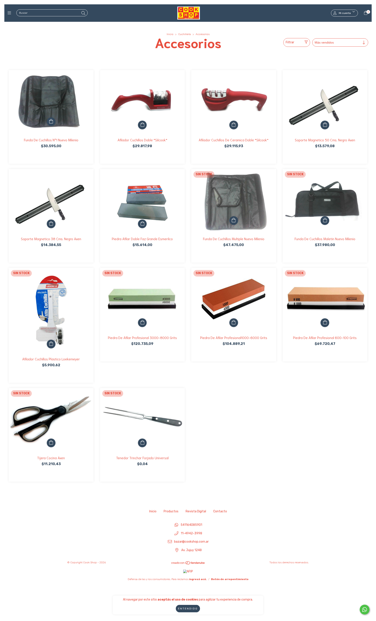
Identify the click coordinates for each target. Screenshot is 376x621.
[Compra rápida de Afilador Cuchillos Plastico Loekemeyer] (51, 344)
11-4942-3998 (191, 533)
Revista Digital (196, 511)
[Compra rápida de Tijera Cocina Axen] (51, 443)
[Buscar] (83, 13)
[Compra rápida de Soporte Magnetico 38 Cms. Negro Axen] (51, 223)
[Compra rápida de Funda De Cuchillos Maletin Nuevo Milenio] (325, 220)
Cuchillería (184, 34)
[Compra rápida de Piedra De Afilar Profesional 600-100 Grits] (325, 322)
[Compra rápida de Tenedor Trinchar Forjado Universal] (142, 443)
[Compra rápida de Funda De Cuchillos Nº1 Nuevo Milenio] (51, 121)
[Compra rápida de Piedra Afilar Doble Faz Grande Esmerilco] (142, 223)
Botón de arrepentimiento (229, 579)
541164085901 (191, 525)
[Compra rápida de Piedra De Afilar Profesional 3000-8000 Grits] (142, 322)
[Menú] (10, 13)
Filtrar (290, 42)
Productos (171, 511)
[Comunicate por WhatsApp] (364, 609)
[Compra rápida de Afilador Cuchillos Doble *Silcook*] (142, 125)
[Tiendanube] (188, 563)
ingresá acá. (198, 579)
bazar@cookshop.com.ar (191, 542)
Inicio (170, 34)
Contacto (220, 511)
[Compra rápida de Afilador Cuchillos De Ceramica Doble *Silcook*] (233, 125)
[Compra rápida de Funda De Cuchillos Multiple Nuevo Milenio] (233, 220)
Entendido (188, 608)
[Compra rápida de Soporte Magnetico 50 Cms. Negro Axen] (325, 125)
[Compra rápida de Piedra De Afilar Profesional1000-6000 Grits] (233, 322)
